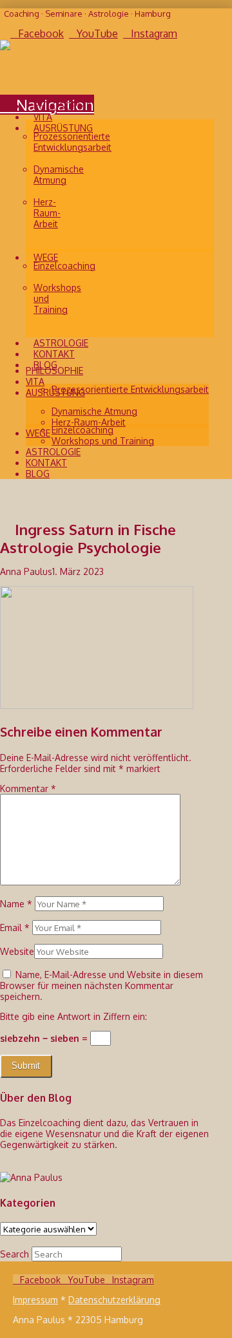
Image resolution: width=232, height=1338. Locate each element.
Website (17, 951)
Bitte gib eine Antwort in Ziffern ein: (73, 1016)
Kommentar (28, 788)
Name (16, 903)
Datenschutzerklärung (114, 1299)
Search (14, 1253)
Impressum (35, 1299)
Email (15, 927)
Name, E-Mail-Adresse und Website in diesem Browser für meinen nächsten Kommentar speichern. (101, 985)
